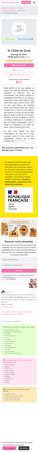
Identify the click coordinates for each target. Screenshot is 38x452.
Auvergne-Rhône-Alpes (11, 330)
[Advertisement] (19, 428)
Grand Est (8, 339)
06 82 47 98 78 (19, 65)
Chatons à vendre (10, 394)
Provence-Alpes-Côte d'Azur (13, 353)
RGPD (21, 314)
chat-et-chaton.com (10, 2)
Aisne (27, 57)
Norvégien (8, 376)
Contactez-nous (7, 307)
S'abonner (19, 271)
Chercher (27, 2)
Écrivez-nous (20, 70)
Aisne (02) (21, 10)
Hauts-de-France (10, 10)
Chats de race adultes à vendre (14, 396)
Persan (7, 382)
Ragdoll (7, 367)
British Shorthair (9, 365)
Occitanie (7, 349)
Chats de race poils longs (12, 398)
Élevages (12, 8)
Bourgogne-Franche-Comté (12, 332)
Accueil (4, 8)
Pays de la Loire (9, 351)
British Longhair (9, 370)
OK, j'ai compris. (9, 448)
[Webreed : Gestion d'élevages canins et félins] (3, 292)
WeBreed (8, 292)
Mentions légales (17, 312)
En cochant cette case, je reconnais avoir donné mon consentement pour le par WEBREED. (18, 277)
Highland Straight (10, 374)
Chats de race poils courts (12, 400)
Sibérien (7, 380)
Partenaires (6, 312)
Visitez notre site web (20, 75)
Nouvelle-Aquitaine (10, 347)
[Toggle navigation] (34, 2)
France (20, 8)
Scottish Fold (9, 378)
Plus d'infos (24, 448)
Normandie (8, 345)
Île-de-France (8, 343)
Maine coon (8, 369)
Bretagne (7, 334)
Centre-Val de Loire (10, 335)
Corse (6, 337)
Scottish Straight (10, 372)
